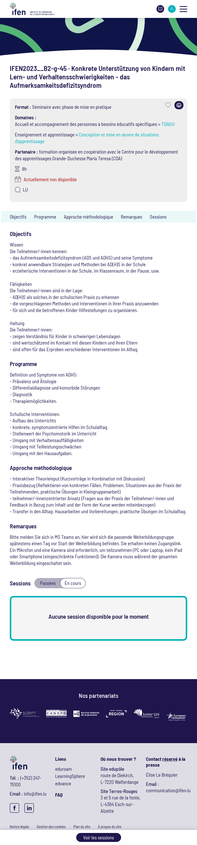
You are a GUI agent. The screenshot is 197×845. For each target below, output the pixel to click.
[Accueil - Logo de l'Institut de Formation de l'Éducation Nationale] (32, 9)
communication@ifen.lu (168, 790)
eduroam (63, 769)
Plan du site (81, 826)
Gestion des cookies (51, 826)
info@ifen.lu (35, 794)
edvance (63, 783)
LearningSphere (70, 776)
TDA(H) (167, 124)
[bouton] (183, 9)
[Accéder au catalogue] (160, 8)
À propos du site (109, 826)
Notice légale (19, 826)
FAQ (59, 795)
